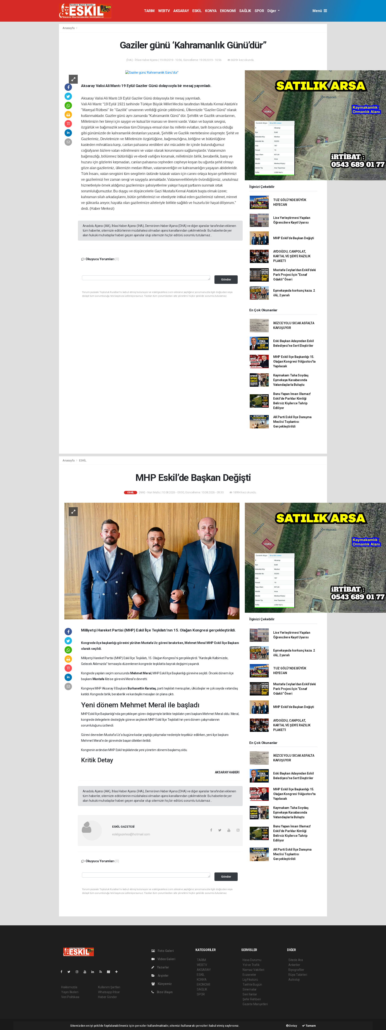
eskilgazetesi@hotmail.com (131, 834)
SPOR (259, 11)
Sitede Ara (295, 960)
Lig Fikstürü (250, 979)
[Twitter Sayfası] (70, 972)
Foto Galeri (165, 951)
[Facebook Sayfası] (63, 972)
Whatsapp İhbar (109, 992)
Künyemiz (164, 984)
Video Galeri (166, 959)
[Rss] (102, 972)
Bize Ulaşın (164, 992)
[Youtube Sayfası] (87, 972)
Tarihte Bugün (252, 984)
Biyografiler (296, 970)
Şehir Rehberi (252, 999)
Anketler (294, 965)
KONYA (210, 11)
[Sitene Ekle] (118, 972)
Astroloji (294, 979)
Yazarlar (162, 967)
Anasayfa (69, 28)
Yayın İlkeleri (69, 992)
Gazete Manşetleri (255, 1004)
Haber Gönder (107, 997)
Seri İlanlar (250, 994)
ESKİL (196, 11)
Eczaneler (249, 974)
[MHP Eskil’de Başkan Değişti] (151, 561)
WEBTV (164, 11)
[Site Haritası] (110, 972)
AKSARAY (181, 11)
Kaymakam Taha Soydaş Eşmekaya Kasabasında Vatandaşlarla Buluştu (290, 380)
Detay (293, 1025)
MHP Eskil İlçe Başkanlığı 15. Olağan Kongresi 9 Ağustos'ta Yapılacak (294, 361)
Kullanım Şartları (109, 987)
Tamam (310, 1025)
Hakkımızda (69, 987)
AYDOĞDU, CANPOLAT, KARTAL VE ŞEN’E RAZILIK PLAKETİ (291, 256)
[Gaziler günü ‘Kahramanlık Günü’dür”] (151, 72)
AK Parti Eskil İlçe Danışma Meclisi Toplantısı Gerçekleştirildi (292, 421)
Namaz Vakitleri (253, 970)
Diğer (272, 11)
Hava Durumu (252, 960)
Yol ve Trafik (251, 965)
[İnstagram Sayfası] (79, 972)
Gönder (226, 279)
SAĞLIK (245, 11)
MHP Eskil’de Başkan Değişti (293, 238)
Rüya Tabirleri (297, 974)
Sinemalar (250, 989)
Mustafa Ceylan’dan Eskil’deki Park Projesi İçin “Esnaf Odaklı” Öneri (294, 274)
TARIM (149, 11)
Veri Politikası (70, 997)
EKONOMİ (228, 11)
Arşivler (163, 975)
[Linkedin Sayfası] (94, 972)
